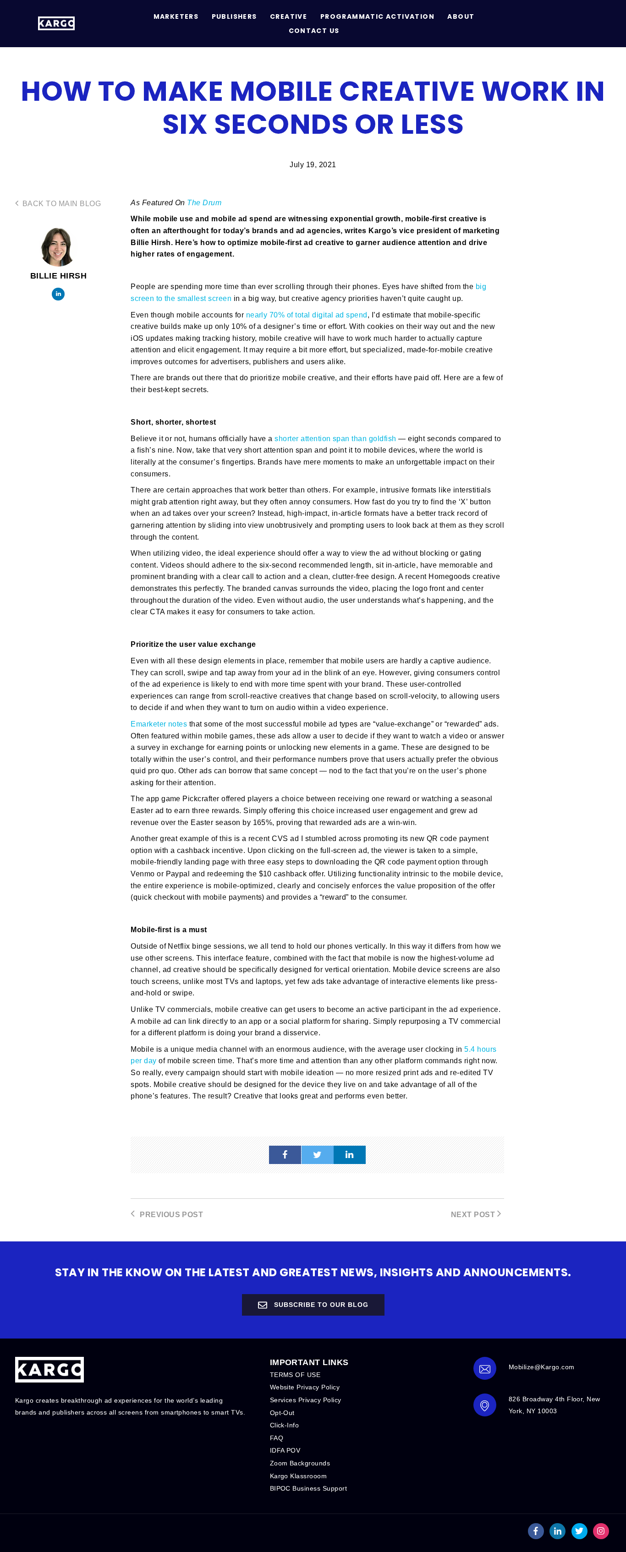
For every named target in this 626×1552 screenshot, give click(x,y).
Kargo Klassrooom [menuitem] (298, 1476)
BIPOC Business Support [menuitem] (308, 1488)
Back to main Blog (60, 204)
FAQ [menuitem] (276, 1438)
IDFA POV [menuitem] (285, 1450)
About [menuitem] (460, 16)
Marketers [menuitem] (176, 16)
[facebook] (285, 1155)
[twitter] (318, 1155)
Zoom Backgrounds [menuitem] (300, 1463)
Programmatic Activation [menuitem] (377, 16)
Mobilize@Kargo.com (542, 1367)
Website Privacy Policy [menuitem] (305, 1387)
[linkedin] (350, 1155)
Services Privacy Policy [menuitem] (305, 1400)
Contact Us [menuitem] (314, 30)
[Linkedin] (58, 294)
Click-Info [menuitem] (284, 1425)
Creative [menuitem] (288, 16)
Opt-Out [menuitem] (282, 1412)
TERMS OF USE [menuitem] (295, 1374)
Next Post (474, 1215)
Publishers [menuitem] (234, 16)
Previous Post (170, 1215)
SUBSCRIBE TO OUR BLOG (320, 1304)
